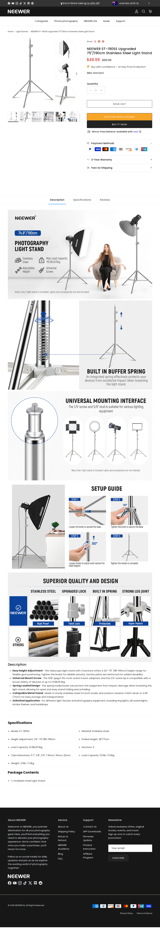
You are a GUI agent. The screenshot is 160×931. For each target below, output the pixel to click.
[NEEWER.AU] (19, 11)
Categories (41, 21)
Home (10, 31)
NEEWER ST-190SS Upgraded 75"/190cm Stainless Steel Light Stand (62, 31)
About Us (63, 826)
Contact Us (90, 826)
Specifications (82, 199)
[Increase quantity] (102, 90)
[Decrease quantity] (89, 90)
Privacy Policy (126, 913)
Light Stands (22, 31)
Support (120, 21)
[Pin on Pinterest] (103, 41)
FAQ (60, 858)
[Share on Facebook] (99, 41)
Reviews (105, 199)
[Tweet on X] (95, 41)
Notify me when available (119, 116)
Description (57, 199)
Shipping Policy (66, 831)
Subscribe (118, 858)
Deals (106, 21)
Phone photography (66, 21)
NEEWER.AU (20, 905)
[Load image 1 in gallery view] (44, 72)
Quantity (92, 83)
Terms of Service (144, 913)
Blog (60, 853)
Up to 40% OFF (92, 3)
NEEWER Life (90, 21)
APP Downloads (92, 831)
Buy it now (119, 124)
